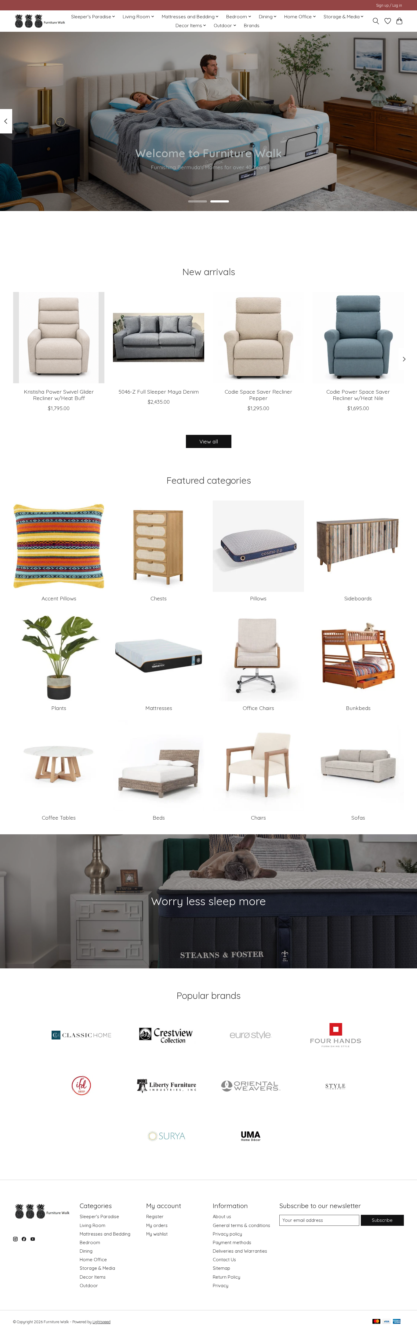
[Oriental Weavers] (251, 1086)
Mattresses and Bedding (105, 1234)
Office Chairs (258, 708)
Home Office (93, 1259)
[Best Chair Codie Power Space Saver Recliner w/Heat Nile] (358, 337)
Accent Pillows (59, 598)
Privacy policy (227, 1234)
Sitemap (221, 1268)
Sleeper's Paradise (99, 1216)
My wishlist (157, 1234)
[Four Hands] (335, 1036)
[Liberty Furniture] (166, 1086)
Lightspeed (101, 1322)
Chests (158, 598)
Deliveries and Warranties (240, 1251)
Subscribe (382, 1220)
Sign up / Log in (389, 5)
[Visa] (386, 1322)
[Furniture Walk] (40, 21)
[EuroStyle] (251, 1036)
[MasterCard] (376, 1322)
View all (208, 441)
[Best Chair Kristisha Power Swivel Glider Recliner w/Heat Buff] (58, 337)
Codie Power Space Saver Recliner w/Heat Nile (358, 394)
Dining (86, 1251)
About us (222, 1216)
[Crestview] (166, 1036)
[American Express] (397, 1322)
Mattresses (158, 708)
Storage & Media (97, 1268)
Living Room (92, 1225)
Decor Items (93, 1277)
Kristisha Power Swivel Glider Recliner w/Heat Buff (59, 394)
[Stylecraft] (335, 1086)
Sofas (358, 817)
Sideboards (358, 598)
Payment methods (232, 1242)
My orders (157, 1225)
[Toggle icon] (376, 21)
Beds (159, 817)
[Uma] (251, 1137)
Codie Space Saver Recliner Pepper (258, 394)
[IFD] (81, 1086)
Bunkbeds (358, 708)
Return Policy (226, 1277)
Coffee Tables (59, 817)
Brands (251, 25)
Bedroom (90, 1242)
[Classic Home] (81, 1036)
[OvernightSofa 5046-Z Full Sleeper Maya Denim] (158, 337)
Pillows (258, 598)
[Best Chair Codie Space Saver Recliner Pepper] (258, 337)
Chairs (258, 817)
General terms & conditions (241, 1225)
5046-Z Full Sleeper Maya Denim (158, 391)
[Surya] (166, 1137)
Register (155, 1216)
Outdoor (89, 1285)
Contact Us (224, 1259)
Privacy (220, 1285)
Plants (58, 708)
